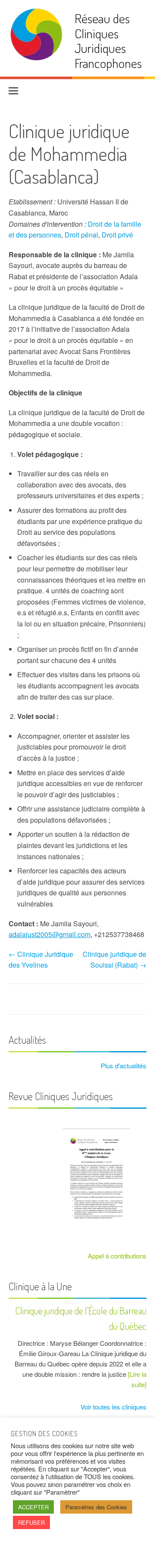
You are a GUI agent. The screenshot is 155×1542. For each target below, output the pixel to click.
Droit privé (117, 235)
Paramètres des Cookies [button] (96, 1507)
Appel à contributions (117, 1255)
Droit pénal (81, 235)
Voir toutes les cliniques (112, 1406)
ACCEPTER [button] (33, 1507)
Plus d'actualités (122, 1065)
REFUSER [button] (31, 1522)
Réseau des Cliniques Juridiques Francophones (108, 40)
